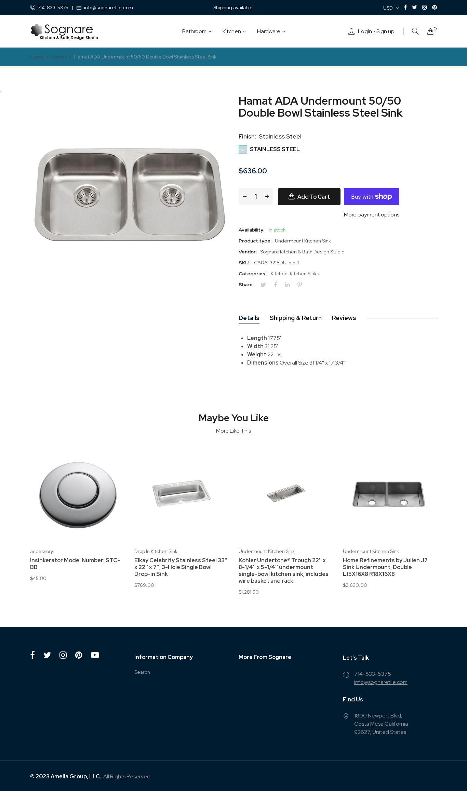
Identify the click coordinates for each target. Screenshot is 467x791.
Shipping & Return (296, 318)
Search (142, 672)
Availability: (251, 230)
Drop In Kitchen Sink (155, 551)
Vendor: (248, 252)
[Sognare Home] (64, 31)
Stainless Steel (274, 149)
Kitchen (279, 274)
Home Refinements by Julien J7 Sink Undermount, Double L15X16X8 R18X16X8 (385, 567)
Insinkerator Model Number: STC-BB (75, 564)
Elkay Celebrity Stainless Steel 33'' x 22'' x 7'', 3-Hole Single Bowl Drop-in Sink (180, 567)
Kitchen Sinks (304, 274)
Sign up (385, 31)
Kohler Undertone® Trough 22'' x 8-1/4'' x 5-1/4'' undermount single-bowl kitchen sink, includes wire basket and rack (284, 570)
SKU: (244, 263)
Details (249, 318)
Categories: (252, 274)
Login (365, 31)
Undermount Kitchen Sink (267, 551)
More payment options (371, 214)
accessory (41, 551)
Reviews (344, 318)
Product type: (255, 241)
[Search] (415, 31)
